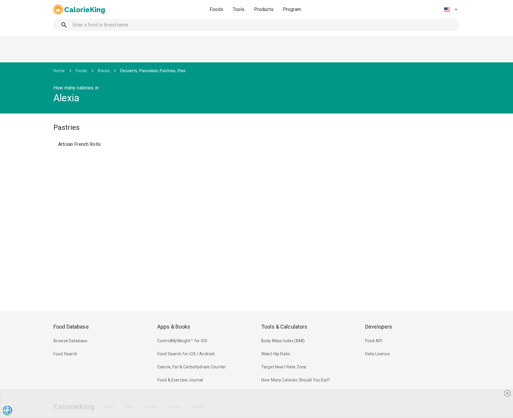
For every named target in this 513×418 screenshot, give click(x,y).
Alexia (104, 70)
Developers (378, 327)
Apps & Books (174, 327)
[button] (451, 9)
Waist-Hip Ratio (275, 353)
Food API (373, 340)
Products (263, 9)
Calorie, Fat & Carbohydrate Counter (191, 367)
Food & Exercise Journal (180, 380)
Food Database (71, 327)
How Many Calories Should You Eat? (295, 380)
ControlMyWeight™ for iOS (182, 340)
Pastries (66, 127)
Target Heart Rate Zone (283, 367)
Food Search (65, 353)
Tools (239, 9)
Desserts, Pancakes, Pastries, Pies (153, 70)
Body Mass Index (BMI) (283, 340)
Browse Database (70, 340)
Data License (377, 353)
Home (59, 70)
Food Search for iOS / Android (185, 353)
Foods (216, 9)
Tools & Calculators (284, 327)
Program (292, 9)
